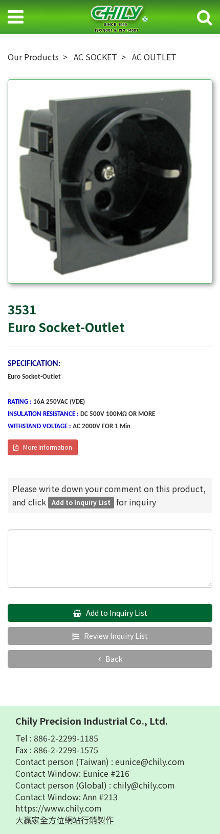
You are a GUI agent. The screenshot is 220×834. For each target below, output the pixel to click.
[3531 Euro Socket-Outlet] (110, 181)
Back (113, 659)
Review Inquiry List (115, 636)
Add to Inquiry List (115, 613)
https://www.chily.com (58, 808)
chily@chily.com (144, 785)
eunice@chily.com (150, 761)
